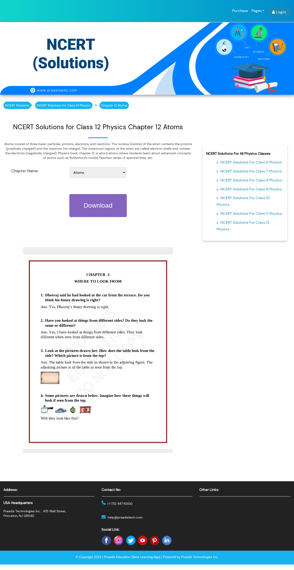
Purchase (240, 10)
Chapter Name (24, 170)
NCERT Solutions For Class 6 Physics (251, 162)
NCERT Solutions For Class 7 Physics (251, 171)
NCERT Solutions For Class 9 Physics (251, 189)
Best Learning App (146, 557)
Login (281, 12)
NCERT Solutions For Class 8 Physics (251, 180)
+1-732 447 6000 (120, 503)
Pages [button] (257, 10)
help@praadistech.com (125, 517)
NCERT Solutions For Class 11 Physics (251, 213)
